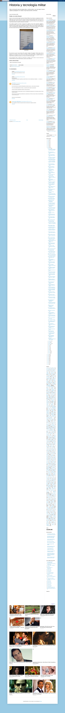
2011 (48, 364)
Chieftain (52, 401)
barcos (47, 389)
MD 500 (50, 461)
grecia (55, 427)
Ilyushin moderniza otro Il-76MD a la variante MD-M (51, 235)
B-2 (48, 387)
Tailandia (52, 506)
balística (52, 388)
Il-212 (52, 434)
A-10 (50, 371)
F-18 (50, 420)
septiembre (49, 343)
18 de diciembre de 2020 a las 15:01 (20, 71)
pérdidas (50, 482)
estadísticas (54, 415)
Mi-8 (53, 464)
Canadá (49, 398)
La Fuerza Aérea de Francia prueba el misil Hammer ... (51, 260)
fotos (47, 425)
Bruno (47, 47)
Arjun (55, 382)
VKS (50, 522)
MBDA (47, 461)
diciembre (49, 148)
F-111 (49, 419)
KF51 (51, 447)
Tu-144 (49, 511)
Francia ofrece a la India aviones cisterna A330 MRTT (51, 274)
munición (49, 473)
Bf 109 (50, 391)
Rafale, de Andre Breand (51, 237)
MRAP (49, 472)
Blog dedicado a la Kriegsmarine (49, 568)
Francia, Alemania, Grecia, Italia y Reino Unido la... (51, 252)
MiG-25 (53, 466)
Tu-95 (47, 513)
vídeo (49, 520)
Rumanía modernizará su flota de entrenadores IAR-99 (51, 244)
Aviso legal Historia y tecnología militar (50, 562)
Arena (54, 381)
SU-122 (51, 498)
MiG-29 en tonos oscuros (51, 219)
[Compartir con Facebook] (21, 65)
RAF (49, 486)
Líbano (50, 453)
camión (55, 397)
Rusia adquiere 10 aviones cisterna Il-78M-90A (51, 227)
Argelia (47, 382)
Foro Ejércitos (49, 571)
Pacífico (53, 479)
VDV (51, 519)
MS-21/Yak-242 (53, 472)
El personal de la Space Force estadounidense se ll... (51, 217)
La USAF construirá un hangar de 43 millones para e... (51, 165)
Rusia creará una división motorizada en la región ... (51, 298)
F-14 (51, 419)
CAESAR (47, 397)
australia (49, 384)
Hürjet (51, 432)
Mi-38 (50, 464)
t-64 (51, 504)
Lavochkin (51, 452)
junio (49, 347)
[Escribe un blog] (20, 65)
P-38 (54, 477)
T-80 (49, 505)
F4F (50, 422)
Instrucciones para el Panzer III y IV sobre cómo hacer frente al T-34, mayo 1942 (51, 537)
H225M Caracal (48, 429)
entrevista (47, 413)
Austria (53, 384)
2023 (48, 143)
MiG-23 (49, 466)
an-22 (55, 378)
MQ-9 (47, 472)
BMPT (49, 393)
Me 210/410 (53, 461)
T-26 (55, 502)
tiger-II (48, 509)
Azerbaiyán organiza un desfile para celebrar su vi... (51, 280)
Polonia (53, 483)
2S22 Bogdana (48, 368)
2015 (48, 359)
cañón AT (53, 398)
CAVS (50, 399)
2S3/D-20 (53, 368)
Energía (52, 412)
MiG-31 (55, 467)
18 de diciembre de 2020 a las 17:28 (26, 101)
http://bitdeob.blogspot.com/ (51, 587)
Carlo (47, 41)
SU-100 (48, 498)
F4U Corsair (53, 422)
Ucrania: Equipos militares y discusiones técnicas (51, 539)
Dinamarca (47, 407)
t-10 (53, 502)
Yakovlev (47, 524)
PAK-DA (47, 480)
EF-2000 (47, 410)
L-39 (49, 451)
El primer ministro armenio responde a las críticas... (51, 272)
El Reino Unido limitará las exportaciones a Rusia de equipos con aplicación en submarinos (51, 554)
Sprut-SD (49, 496)
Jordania (54, 442)
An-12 (47, 377)
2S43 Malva (52, 369)
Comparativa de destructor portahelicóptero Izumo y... (51, 303)
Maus (54, 460)
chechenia (47, 401)
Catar (47, 399)
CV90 (53, 405)
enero (49, 353)
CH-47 (47, 400)
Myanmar (49, 474)
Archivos (51, 381)
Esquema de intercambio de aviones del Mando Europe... (51, 290)
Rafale (19, 66)
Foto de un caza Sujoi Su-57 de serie (51, 318)
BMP (55, 392)
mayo (49, 348)
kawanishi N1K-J (52, 445)
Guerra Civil (52, 428)
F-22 (53, 420)
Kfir (53, 447)
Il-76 (51, 435)
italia (50, 439)
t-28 (47, 503)
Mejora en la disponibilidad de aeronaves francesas (52, 255)
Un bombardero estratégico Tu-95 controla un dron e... (52, 150)
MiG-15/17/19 (50, 465)
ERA (48, 414)
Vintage (47, 521)
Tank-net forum (49, 586)
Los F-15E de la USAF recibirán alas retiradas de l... (51, 246)
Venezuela (54, 519)
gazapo (47, 427)
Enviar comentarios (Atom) (17, 121)
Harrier (52, 429)
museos (54, 473)
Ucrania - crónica (52, 515)
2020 (48, 147)
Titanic (52, 509)
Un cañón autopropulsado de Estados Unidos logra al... (52, 194)
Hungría (47, 432)
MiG (46, 465)
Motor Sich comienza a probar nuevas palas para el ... (51, 167)
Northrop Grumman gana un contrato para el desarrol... (51, 327)
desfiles (53, 406)
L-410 (52, 451)
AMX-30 (53, 376)
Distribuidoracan (48, 126)
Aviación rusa (49, 569)
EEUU (53, 409)
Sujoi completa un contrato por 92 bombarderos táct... (51, 322)
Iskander (53, 438)
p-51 (53, 478)
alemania (47, 376)
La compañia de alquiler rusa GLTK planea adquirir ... (51, 333)
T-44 (52, 503)
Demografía (49, 406)
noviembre (49, 341)
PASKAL (47, 24)
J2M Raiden (47, 440)
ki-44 (51, 448)
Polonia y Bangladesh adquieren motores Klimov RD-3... (51, 336)
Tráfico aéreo (51, 510)
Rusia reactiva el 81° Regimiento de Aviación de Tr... (51, 153)
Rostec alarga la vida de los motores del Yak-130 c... (51, 308)
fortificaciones (52, 424)
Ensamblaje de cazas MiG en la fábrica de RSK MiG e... (51, 268)
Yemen (53, 524)
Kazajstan (47, 446)
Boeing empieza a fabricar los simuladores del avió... (51, 257)
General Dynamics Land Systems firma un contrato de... (51, 206)
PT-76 (47, 486)
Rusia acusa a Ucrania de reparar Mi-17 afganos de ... (51, 277)
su (55, 497)
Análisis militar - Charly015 (51, 565)
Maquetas (53, 459)
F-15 (53, 419)
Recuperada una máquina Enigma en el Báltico (51, 182)
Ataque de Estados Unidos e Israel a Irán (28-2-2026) (51, 557)
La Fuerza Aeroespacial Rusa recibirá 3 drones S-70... (51, 155)
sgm (48, 494)
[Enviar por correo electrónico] (19, 65)
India (55, 436)
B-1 (55, 386)
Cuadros (47, 405)
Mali (46, 459)
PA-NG (50, 479)
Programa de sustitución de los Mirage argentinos (51, 551)
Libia (53, 453)
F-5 (55, 421)
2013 (48, 361)
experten (47, 418)
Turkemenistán (52, 513)
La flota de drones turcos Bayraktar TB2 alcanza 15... (51, 215)
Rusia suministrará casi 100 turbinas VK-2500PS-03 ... (51, 300)
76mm (52, 370)
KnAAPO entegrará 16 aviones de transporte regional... (51, 210)
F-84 (48, 422)
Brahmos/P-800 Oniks (52, 394)
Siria (50, 495)
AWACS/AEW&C (51, 386)
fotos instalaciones (53, 425)
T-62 (48, 504)
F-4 (50, 421)
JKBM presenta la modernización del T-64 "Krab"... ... (51, 180)
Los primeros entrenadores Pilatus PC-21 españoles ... (52, 223)
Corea (52, 403)
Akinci (53, 375)
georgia (51, 427)
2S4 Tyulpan (48, 369)
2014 (48, 360)
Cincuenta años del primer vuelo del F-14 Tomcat (51, 208)
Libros (17, 66)
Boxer (47, 394)
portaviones (48, 484)
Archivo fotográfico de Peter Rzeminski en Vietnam (51, 546)
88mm (48, 371)
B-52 (53, 387)
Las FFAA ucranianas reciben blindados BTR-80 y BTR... (51, 313)
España (52, 414)
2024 (48, 142)
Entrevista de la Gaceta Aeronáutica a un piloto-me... (51, 292)
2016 (48, 358)
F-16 (47, 420)
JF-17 (51, 442)
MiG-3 (52, 467)
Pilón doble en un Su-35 (51, 253)
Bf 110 (54, 391)
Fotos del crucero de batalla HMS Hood (51, 331)
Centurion (53, 399)
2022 (48, 144)
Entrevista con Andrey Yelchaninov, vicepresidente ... (51, 201)
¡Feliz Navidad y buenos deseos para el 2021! (51, 198)
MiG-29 (47, 467)
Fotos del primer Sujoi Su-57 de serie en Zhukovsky (51, 190)
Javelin (47, 442)
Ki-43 (49, 448)
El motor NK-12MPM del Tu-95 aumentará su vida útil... (51, 184)
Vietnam (53, 520)
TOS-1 (47, 510)
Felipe (47, 52)
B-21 (50, 387)
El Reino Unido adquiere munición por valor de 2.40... (51, 263)
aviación (13, 66)
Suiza (50, 502)
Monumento (54, 470)
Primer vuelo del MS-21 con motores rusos (51, 250)
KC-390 (52, 446)
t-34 (50, 503)
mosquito (49, 471)
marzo (49, 350)
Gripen (49, 428)
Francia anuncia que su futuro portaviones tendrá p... (51, 282)
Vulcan (55, 522)
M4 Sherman (50, 457)
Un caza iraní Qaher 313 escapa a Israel (51, 175)
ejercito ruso (48, 411)
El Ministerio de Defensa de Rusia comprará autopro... (52, 241)
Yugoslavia (48, 525)
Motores (53, 471)
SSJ (55, 496)
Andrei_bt (48, 566)
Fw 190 (53, 426)
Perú (53, 482)
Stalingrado (49, 497)
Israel (47, 439)
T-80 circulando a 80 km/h (51, 319)
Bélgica (53, 390)
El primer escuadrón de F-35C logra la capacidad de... (51, 316)
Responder (13, 80)
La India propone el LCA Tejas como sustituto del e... (51, 233)
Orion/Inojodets (48, 477)
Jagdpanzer (51, 440)
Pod (49, 483)
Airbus (52, 374)
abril (48, 349)
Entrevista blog (53, 413)
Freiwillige (47, 76)
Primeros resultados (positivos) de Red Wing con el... (51, 265)
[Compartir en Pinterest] (22, 65)
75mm (49, 370)
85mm (55, 370)
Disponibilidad (54, 407)
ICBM (53, 432)
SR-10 (52, 496)
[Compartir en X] (20, 65)
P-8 (46, 479)
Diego (47, 58)
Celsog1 (47, 19)
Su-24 (51, 499)
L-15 (47, 451)
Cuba (50, 405)
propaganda (49, 485)
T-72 (55, 504)
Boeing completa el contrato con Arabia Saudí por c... (51, 170)
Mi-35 (48, 464)
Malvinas (49, 459)
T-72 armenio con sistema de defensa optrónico (51, 203)
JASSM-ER (53, 441)
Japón (49, 441)
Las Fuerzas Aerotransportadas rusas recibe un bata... (52, 339)
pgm (47, 483)
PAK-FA (51, 480)
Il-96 (55, 435)
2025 (48, 141)
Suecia (47, 502)
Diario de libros (49, 570)
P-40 (49, 478)
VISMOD (47, 522)
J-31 (54, 439)
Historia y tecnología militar (27, 5)
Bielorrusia (47, 392)
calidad (51, 397)
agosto (49, 344)
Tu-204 (50, 512)
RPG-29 (47, 490)
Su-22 (47, 499)
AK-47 (50, 375)
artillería (54, 383)
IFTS (47, 433)
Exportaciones (51, 418)
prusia (53, 485)
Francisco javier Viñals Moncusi (16, 101)
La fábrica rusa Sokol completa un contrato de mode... (51, 177)
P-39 (47, 478)
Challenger (52, 400)
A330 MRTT (52, 372)
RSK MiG (52, 490)
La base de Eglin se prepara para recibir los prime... (51, 324)
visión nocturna (52, 521)
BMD (52, 392)
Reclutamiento (48, 487)
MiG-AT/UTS (53, 468)
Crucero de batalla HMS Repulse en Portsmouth (51, 287)
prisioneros (54, 484)
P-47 (51, 478)
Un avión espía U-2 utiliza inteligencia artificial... (51, 238)
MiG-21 (55, 465)
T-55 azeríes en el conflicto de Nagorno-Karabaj (51, 157)
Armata (48, 383)
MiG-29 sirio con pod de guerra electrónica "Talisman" (51, 542)
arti (51, 383)
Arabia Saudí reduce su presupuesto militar (51, 221)
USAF (47, 518)
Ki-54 (53, 448)
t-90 (55, 505)
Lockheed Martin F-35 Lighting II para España (50, 549)
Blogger (41, 701)
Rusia (54, 491)
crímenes (52, 404)
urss (55, 516)
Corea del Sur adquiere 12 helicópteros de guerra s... (51, 230)
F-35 (47, 421)
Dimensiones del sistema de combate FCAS (51, 197)
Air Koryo (49, 374)
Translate (53, 136)
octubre (49, 342)
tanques (51, 507)
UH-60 (49, 516)
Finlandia (47, 424)
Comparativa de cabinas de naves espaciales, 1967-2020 (51, 534)
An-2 (52, 378)
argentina (51, 382)
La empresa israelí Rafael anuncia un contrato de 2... (51, 162)
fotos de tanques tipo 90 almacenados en (50, 77)
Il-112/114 (51, 433)
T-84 (52, 505)
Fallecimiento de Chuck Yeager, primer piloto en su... (51, 295)
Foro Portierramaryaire (50, 572)
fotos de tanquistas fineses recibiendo (50, 99)
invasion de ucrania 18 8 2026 (50, 127)
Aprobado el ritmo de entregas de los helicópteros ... (51, 306)
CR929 (47, 404)
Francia (15, 66)
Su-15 (53, 498)
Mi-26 (51, 463)
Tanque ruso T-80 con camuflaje (51, 192)
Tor (54, 509)
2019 (48, 354)
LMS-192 (52, 454)
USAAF (53, 517)
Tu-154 (52, 511)
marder (47, 460)
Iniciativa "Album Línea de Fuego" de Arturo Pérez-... (51, 187)
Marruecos (50, 460)
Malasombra (48, 64)
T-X (48, 506)
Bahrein (47, 388)
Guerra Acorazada (49, 575)
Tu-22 (53, 512)
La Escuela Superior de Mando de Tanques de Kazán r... (51, 285)
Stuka (53, 497)
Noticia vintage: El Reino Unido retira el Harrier (51, 225)
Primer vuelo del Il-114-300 (51, 248)
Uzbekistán (52, 518)
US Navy (49, 517)
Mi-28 (55, 463)
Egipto (53, 410)
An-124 (51, 377)
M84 (50, 458)
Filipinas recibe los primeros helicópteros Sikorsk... (51, 173)
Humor (53, 431)
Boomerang (52, 393)
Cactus (47, 70)
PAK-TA (55, 480)
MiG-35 (49, 468)
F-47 (53, 421)
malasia (53, 458)
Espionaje (47, 415)
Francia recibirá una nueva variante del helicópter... (51, 159)
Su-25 (55, 499)
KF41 (49, 447)
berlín (47, 391)
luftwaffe (52, 455)
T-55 (55, 503)
